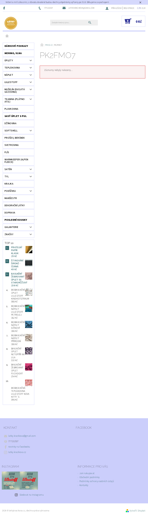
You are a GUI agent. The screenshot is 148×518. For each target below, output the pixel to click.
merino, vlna (13, 53)
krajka (9, 184)
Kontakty (83, 485)
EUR (143, 8)
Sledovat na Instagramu (31, 494)
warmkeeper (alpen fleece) (16, 161)
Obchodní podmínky (89, 477)
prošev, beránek (15, 138)
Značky (9, 234)
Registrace (129, 8)
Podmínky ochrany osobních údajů (96, 481)
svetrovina (12, 145)
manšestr (11, 198)
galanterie (11, 227)
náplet (9, 75)
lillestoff (11, 82)
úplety (9, 60)
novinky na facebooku (19, 446)
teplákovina (12, 68)
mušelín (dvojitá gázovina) (15, 91)
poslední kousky (16, 220)
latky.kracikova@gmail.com (22, 436)
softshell (11, 130)
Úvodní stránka (7, 36)
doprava (10, 213)
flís (7, 152)
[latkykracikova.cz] (11, 22)
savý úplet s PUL (16, 116)
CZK (139, 8)
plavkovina (11, 109)
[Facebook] (4, 8)
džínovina (10, 123)
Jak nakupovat (86, 473)
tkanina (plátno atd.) (15, 100)
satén (8, 169)
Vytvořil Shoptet (137, 510)
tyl (7, 176)
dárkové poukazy (16, 46)
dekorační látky (15, 205)
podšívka (10, 191)
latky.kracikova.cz (17, 452)
